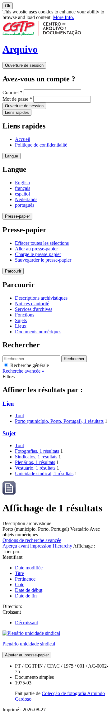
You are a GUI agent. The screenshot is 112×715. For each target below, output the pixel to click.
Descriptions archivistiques (41, 298)
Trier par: (11, 551)
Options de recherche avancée (31, 540)
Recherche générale (29, 365)
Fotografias (37, 451)
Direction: (12, 606)
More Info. (63, 17)
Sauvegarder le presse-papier (43, 260)
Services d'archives (33, 309)
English (22, 182)
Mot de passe (17, 99)
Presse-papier (17, 216)
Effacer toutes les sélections (42, 243)
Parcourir (13, 271)
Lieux (20, 326)
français (22, 188)
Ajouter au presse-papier (27, 655)
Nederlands (26, 199)
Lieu (8, 403)
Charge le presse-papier (38, 254)
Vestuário (35, 468)
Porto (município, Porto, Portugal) (59, 421)
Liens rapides (17, 112)
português (24, 205)
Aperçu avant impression (26, 545)
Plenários (35, 462)
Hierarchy (63, 545)
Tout (19, 415)
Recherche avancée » (23, 371)
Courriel (12, 92)
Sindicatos (36, 456)
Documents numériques (38, 331)
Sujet (9, 433)
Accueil (22, 139)
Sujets (21, 320)
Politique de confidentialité (41, 144)
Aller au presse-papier (36, 248)
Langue (11, 156)
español (22, 193)
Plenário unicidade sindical (28, 643)
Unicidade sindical (44, 473)
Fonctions (24, 314)
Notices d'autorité (32, 303)
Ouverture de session (24, 65)
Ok (7, 5)
